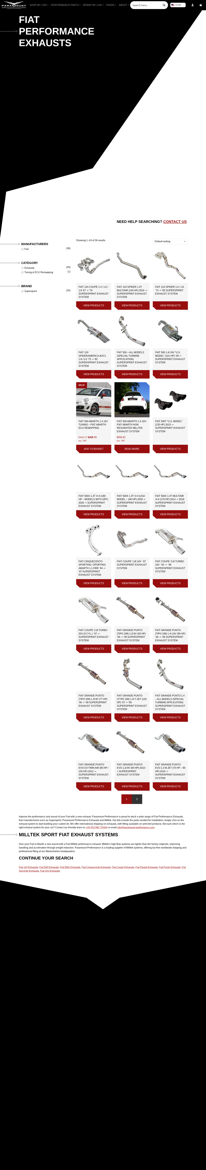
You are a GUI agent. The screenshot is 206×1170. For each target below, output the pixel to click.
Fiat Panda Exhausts (146, 867)
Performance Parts (65, 5)
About (123, 5)
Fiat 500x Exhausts (70, 867)
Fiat (26, 249)
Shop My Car (38, 5)
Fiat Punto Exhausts (170, 867)
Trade (110, 5)
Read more (132, 449)
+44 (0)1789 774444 (97, 827)
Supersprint (30, 291)
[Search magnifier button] (164, 5)
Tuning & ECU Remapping (38, 272)
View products (93, 305)
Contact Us (175, 222)
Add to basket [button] (93, 449)
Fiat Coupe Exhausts (123, 867)
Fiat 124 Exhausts (28, 867)
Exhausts (29, 268)
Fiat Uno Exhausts (50, 871)
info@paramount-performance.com (135, 827)
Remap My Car (92, 5)
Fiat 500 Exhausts (49, 867)
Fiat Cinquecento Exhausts (96, 867)
